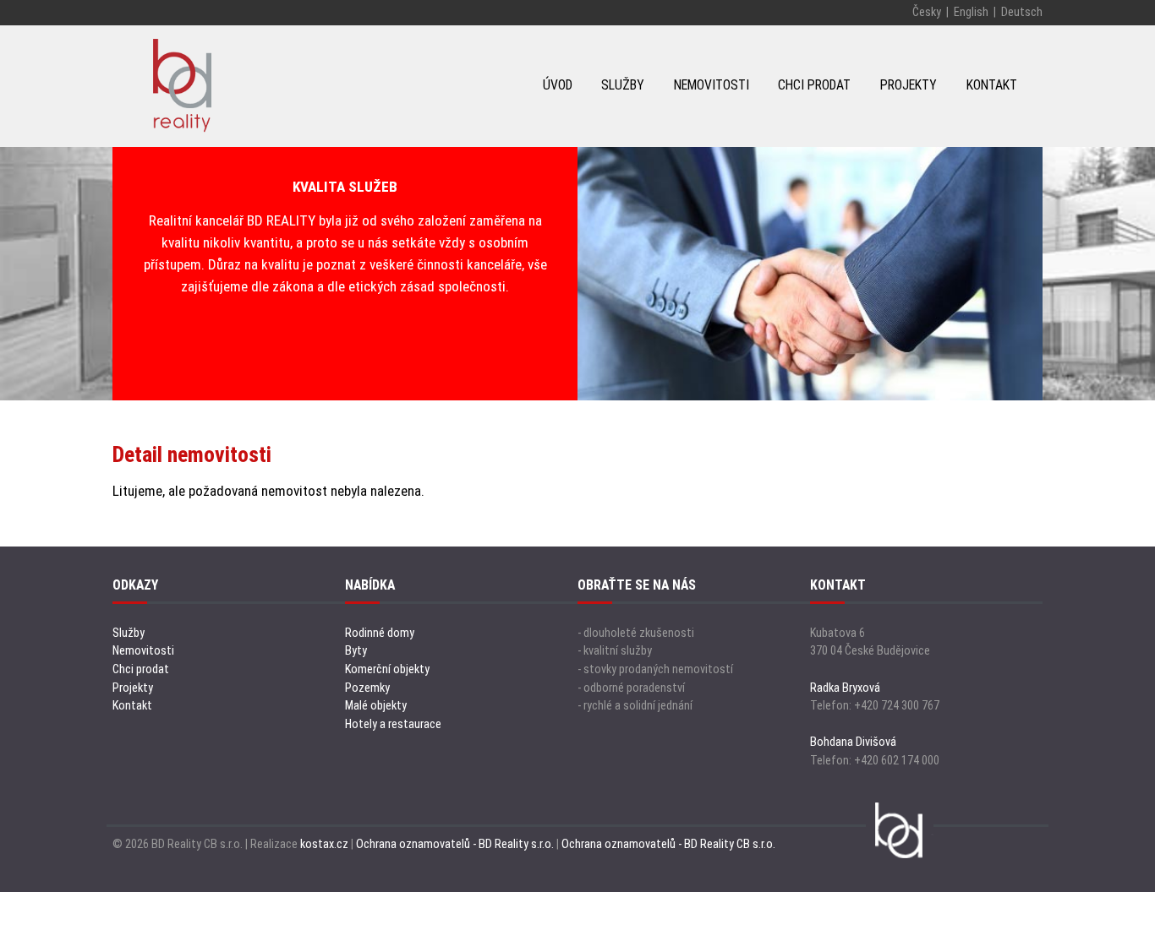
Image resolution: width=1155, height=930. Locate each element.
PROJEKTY (908, 85)
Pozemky (367, 688)
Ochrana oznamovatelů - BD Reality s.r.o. (455, 844)
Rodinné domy (379, 633)
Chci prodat (140, 669)
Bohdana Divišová (853, 742)
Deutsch (1022, 12)
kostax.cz (324, 844)
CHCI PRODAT (814, 85)
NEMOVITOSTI (711, 85)
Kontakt (132, 706)
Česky (926, 12)
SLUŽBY (622, 85)
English (971, 12)
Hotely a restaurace (393, 724)
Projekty (132, 688)
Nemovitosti (143, 651)
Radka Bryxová (845, 688)
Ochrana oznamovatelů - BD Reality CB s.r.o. (668, 844)
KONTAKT (991, 85)
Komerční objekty (387, 669)
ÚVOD (557, 85)
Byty (356, 651)
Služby (128, 633)
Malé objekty (376, 706)
